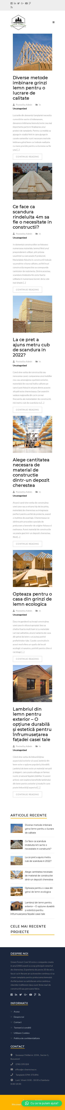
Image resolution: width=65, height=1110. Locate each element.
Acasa (17, 1011)
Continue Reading (27, 156)
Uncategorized (20, 108)
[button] (41, 1103)
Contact (18, 1022)
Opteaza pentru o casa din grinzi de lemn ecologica (32, 599)
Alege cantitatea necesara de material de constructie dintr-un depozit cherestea (31, 472)
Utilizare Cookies (22, 1033)
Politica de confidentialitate (27, 1038)
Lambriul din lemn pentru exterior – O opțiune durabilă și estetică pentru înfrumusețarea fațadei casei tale (32, 724)
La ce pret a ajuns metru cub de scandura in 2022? (31, 347)
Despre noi (19, 1017)
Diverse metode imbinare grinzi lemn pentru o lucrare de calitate (30, 88)
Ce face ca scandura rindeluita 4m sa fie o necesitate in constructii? (32, 217)
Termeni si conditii (22, 1027)
